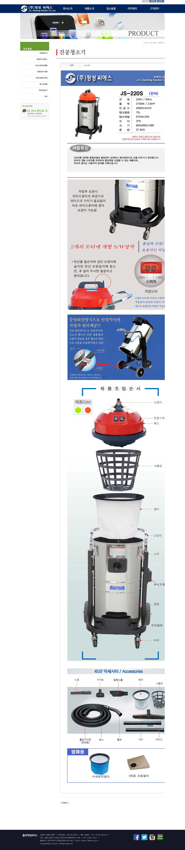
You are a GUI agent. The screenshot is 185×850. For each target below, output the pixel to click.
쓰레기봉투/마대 (41, 78)
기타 (45, 96)
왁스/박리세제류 (41, 65)
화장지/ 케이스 (42, 59)
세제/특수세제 (42, 72)
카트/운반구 (43, 90)
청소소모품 (43, 84)
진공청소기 (43, 53)
